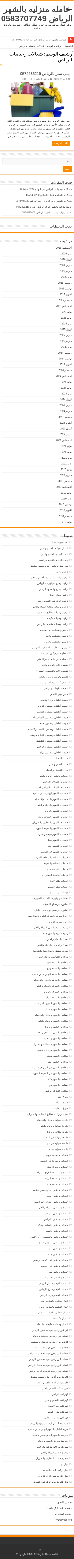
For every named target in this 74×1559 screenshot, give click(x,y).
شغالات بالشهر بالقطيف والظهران (50, 1044)
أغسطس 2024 (64, 376)
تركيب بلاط (62, 571)
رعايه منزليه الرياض (57, 921)
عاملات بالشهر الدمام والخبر (53, 1207)
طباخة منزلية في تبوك (56, 1143)
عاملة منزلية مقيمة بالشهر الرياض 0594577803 (47, 212)
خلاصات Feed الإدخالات (59, 1508)
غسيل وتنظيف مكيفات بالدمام (52, 1324)
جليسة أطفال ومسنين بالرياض (52, 705)
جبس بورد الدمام (59, 694)
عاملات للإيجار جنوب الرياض (53, 1277)
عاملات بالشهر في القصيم (54, 1265)
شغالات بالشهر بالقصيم (56, 1038)
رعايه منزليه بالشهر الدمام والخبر (51, 927)
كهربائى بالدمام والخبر (56, 1400)
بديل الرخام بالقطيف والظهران (52, 560)
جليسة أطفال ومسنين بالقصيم (52, 711)
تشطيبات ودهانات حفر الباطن (52, 659)
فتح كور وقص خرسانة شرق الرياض (49, 1330)
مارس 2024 (65, 405)
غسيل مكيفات (60, 1318)
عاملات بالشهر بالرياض (56, 1219)
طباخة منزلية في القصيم (55, 1137)
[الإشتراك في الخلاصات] (1, 65)
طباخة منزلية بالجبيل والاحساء (52, 1120)
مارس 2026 (65, 265)
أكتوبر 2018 (66, 510)
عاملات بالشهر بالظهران (55, 1230)
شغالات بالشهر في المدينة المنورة (50, 1073)
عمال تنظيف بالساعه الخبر (54, 1300)
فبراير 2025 (66, 341)
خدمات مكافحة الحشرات (55, 875)
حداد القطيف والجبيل (57, 770)
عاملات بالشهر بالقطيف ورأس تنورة (49, 1236)
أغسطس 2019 (64, 487)
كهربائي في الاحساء (58, 1405)
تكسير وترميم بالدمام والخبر (53, 676)
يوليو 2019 (66, 492)
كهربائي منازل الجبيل (57, 1411)
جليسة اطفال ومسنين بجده (54, 723)
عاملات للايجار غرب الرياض (54, 1295)
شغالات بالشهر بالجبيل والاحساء (51, 1015)
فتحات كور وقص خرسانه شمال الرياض (48, 1365)
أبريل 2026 (66, 259)
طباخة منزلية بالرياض (57, 1131)
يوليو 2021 (66, 446)
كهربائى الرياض (60, 1394)
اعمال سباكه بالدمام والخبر (54, 548)
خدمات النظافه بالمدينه (56, 863)
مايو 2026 (66, 253)
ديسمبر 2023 (65, 417)
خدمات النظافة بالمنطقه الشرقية (50, 857)
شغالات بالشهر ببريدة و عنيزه (52, 1050)
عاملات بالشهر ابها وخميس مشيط (50, 1190)
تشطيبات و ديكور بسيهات (54, 653)
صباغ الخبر (62, 1096)
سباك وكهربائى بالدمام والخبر (53, 945)
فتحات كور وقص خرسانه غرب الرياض (48, 1370)
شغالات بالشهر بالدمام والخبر (53, 1020)
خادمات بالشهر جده (58, 845)
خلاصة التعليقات (63, 1514)
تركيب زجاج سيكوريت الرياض (52, 583)
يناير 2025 (66, 347)
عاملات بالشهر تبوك (57, 1248)
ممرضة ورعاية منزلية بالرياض (52, 1446)
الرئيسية (69, 46)
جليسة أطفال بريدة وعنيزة (54, 700)
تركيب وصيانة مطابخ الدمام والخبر (50, 606)
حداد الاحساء (61, 758)
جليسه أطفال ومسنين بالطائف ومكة (49, 735)
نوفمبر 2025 (65, 288)
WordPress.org (63, 1519)
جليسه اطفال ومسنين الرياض (52, 746)
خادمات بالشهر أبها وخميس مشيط (50, 793)
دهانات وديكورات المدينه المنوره (51, 898)
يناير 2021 (66, 463)
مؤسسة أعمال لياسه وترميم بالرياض (49, 1423)
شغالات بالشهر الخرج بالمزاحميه (51, 1003)
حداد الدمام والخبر (58, 764)
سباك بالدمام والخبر (57, 939)
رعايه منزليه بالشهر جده (55, 933)
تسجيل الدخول (64, 1502)
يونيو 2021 (66, 452)
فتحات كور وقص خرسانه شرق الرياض (48, 1359)
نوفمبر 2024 (65, 358)
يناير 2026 (66, 277)
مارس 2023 (65, 434)
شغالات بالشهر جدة (58, 1061)
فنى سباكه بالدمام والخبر (55, 1388)
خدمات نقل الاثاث (59, 880)
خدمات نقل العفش (58, 886)
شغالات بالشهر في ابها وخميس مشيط (48, 1067)
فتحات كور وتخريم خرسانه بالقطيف (49, 1341)
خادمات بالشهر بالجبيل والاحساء (51, 799)
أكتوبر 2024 (66, 364)
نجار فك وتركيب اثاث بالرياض (52, 1476)
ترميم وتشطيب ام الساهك (54, 630)
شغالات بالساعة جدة (57, 962)
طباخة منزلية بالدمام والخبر (54, 1125)
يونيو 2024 (66, 387)
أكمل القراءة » (61, 143)
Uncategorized (60, 542)
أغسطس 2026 (64, 247)
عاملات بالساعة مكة (57, 1166)
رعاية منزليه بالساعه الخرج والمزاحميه (48, 915)
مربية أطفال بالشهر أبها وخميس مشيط (47, 1429)
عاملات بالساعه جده (57, 1184)
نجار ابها (64, 1464)
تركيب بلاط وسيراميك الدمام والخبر (49, 577)
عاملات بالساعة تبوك (57, 1155)
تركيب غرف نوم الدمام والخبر (52, 600)
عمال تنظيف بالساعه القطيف (52, 1312)
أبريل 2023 (66, 428)
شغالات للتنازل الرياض (56, 1090)
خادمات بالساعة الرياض (55, 781)
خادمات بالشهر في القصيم (54, 851)
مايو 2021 (66, 457)
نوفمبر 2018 (65, 504)
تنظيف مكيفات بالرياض (56, 688)
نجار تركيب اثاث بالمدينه (55, 1470)
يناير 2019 (66, 498)
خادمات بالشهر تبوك (57, 840)
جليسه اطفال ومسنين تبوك (54, 752)
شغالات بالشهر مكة (58, 1079)
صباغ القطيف (61, 1108)
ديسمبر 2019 (65, 481)
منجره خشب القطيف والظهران (51, 1458)
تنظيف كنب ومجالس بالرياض (53, 682)
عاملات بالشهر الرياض (56, 1213)
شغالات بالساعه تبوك (57, 997)
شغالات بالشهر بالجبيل (56, 1009)
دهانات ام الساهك (58, 892)
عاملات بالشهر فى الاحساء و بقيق (50, 1260)
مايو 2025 (66, 323)
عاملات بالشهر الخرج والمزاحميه (51, 1201)
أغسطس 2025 (64, 306)
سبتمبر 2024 (65, 370)
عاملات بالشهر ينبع (58, 1271)
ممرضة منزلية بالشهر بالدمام (53, 1440)
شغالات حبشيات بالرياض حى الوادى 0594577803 (46, 189)
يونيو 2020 (66, 469)
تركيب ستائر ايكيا (59, 595)
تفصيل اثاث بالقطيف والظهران (52, 670)
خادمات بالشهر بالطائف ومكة (53, 816)
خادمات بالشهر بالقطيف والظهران (50, 822)
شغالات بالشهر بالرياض (56, 1026)
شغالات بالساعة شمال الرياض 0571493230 (49, 195)
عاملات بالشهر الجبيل (57, 1195)
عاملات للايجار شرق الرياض (53, 1289)
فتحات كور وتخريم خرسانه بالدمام (50, 1335)
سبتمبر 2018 (65, 516)
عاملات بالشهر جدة (58, 1254)
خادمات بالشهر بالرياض (56, 810)
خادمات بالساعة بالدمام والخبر (52, 787)
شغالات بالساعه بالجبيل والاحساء (51, 980)
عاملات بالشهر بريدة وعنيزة (53, 1242)
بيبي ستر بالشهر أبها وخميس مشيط (49, 565)
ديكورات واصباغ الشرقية (55, 904)
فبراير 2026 (66, 271)
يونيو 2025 (66, 317)
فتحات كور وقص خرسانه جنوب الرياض (48, 1353)
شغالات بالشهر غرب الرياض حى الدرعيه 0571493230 (39, 39)
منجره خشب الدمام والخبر (54, 1452)
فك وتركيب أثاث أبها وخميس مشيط (49, 1376)
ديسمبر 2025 (65, 282)
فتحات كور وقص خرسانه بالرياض (51, 1347)
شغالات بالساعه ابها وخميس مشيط (49, 974)
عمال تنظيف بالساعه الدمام (53, 1306)
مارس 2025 (65, 335)
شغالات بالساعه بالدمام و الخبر (52, 985)
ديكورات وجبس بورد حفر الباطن (51, 910)
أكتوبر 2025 (66, 294)
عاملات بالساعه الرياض (56, 1178)
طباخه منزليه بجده (58, 1149)
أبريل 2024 (66, 399)
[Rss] (40, 1550)
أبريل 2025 (66, 329)
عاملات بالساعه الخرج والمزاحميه (50, 1172)
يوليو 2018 (66, 522)
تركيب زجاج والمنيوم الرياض (53, 589)
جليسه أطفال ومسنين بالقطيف (52, 740)
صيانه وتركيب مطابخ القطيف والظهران (47, 1114)
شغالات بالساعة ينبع (57, 968)
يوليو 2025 (66, 312)
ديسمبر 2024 (65, 352)
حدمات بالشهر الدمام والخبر (53, 775)
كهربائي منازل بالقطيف (56, 1417)
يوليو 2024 (66, 382)
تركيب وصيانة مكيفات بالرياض (52, 624)
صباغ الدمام (62, 1102)
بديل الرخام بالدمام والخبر (54, 554)
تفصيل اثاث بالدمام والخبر (54, 665)
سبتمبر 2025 (65, 300)
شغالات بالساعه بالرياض (39, 79)
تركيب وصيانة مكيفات (57, 618)
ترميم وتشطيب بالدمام (56, 641)
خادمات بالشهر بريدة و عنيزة (53, 834)
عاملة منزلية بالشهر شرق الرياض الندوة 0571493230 (44, 206)
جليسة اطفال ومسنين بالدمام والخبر (49, 717)
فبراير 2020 (66, 475)
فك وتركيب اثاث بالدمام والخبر (52, 1382)
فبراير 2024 (66, 411)
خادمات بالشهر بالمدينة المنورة (51, 828)
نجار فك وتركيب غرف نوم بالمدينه (50, 1481)
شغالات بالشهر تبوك (57, 1055)
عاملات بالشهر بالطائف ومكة (53, 1225)
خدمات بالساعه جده (57, 869)
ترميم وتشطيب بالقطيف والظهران (50, 647)
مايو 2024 (66, 393)
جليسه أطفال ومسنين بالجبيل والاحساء (48, 729)
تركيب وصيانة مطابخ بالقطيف (52, 612)
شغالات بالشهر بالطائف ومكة (53, 1032)
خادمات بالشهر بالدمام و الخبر (52, 805)
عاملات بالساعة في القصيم (54, 1160)
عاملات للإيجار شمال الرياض (53, 1283)
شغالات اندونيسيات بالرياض (53, 956)
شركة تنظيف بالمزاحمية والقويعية (50, 950)
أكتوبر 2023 (66, 422)
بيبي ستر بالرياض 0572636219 (45, 74)
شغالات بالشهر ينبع (58, 1085)
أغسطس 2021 (64, 440)
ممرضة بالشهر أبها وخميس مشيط (50, 1435)
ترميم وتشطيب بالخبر (56, 635)
